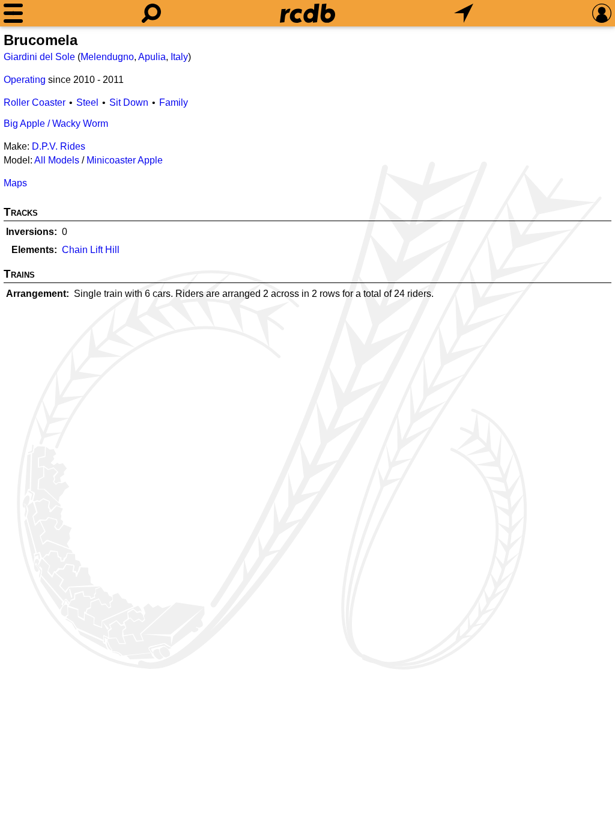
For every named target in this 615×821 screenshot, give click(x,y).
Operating (25, 80)
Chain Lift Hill (91, 250)
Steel (87, 102)
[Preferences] (601, 13)
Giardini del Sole (39, 57)
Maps (15, 183)
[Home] (307, 13)
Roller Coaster (34, 102)
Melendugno (107, 57)
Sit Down (128, 102)
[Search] (151, 13)
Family (173, 102)
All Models (56, 160)
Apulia (152, 57)
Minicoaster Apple (124, 160)
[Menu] (13, 13)
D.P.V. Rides (58, 146)
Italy (179, 57)
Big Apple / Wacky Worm (56, 123)
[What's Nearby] (463, 13)
